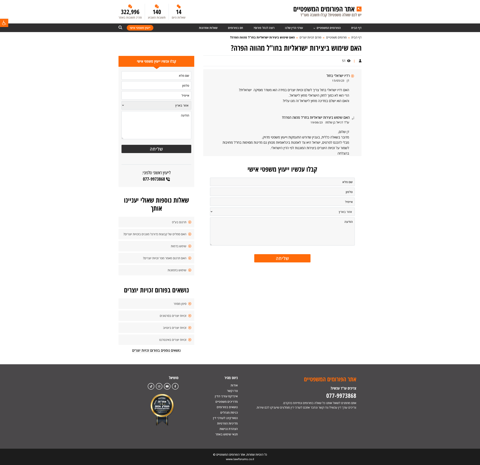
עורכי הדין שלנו (294, 28)
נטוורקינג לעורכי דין (225, 418)
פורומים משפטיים (336, 37)
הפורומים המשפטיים (328, 28)
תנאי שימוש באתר (226, 434)
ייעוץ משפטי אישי (140, 28)
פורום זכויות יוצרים (310, 37)
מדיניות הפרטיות (227, 423)
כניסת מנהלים (229, 412)
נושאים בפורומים (227, 407)
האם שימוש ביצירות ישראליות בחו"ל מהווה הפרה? (262, 37)
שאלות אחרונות (208, 28)
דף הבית (356, 28)
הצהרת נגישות (229, 429)
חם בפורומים (235, 28)
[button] (4, 23)
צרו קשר (232, 391)
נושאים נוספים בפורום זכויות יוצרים (156, 350)
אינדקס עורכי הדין (226, 396)
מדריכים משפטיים (226, 402)
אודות (234, 385)
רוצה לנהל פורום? (264, 28)
